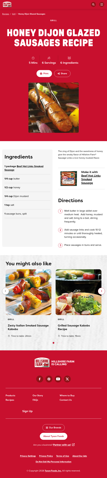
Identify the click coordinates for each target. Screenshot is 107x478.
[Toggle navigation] (101, 4)
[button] (53, 343)
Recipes (10, 399)
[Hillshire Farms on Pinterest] (48, 379)
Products (10, 395)
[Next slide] (101, 291)
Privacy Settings (28, 456)
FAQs (35, 399)
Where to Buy (67, 395)
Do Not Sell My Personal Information (53, 461)
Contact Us (66, 399)
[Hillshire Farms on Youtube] (58, 379)
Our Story (38, 395)
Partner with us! (62, 445)
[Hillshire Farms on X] (67, 379)
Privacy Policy (46, 456)
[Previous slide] (5, 291)
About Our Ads (79, 456)
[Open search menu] (93, 4)
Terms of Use (62, 456)
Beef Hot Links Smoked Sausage (91, 179)
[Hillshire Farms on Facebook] (39, 379)
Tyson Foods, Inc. (53, 470)
